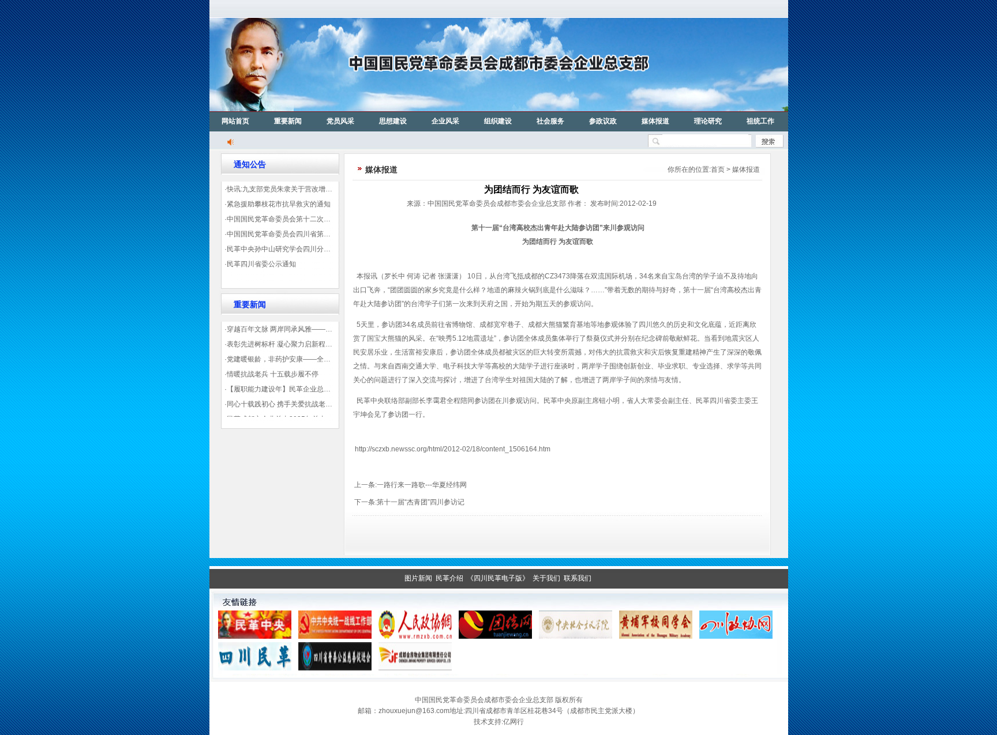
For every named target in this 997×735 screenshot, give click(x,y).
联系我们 (577, 578)
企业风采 (445, 121)
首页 (718, 169)
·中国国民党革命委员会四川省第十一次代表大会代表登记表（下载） (329, 234)
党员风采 (340, 121)
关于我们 (546, 578)
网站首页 (235, 121)
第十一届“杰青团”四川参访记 (420, 502)
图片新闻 (418, 578)
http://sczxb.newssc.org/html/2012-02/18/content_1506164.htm (452, 449)
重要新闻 (288, 121)
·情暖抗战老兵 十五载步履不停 (271, 374)
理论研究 (708, 121)
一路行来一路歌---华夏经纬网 (422, 485)
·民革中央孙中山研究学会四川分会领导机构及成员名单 (308, 249)
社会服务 (550, 121)
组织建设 (498, 121)
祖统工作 (760, 121)
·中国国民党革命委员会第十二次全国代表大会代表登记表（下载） (326, 219)
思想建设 (393, 121)
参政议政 (603, 121)
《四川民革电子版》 (498, 578)
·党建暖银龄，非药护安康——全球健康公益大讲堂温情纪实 (315, 359)
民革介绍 (449, 578)
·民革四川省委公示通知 (260, 264)
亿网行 (513, 722)
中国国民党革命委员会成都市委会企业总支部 (484, 700)
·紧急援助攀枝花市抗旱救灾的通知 (277, 204)
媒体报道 (655, 121)
